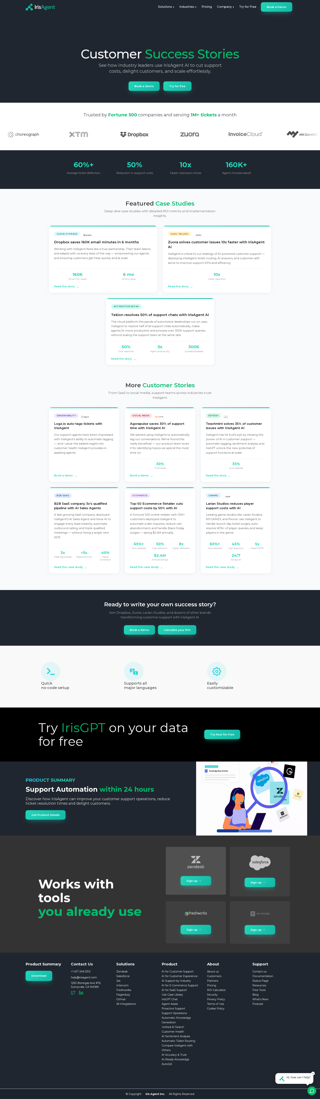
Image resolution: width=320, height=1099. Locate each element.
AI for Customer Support (178, 971)
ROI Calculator (216, 990)
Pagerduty (123, 994)
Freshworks (123, 990)
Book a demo (144, 86)
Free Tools (259, 990)
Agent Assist (170, 1004)
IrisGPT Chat (170, 999)
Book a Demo (276, 7)
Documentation (262, 976)
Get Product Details (45, 815)
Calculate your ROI (177, 630)
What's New (260, 999)
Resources (259, 985)
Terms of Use (215, 1004)
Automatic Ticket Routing (178, 1041)
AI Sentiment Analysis (176, 1036)
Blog (255, 994)
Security (212, 994)
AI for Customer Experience (180, 976)
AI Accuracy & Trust (174, 1054)
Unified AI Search (173, 1027)
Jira (118, 980)
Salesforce (123, 976)
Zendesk (122, 971)
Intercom (122, 985)
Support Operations (174, 1013)
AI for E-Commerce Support (180, 985)
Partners (212, 980)
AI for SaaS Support (174, 990)
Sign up (191, 881)
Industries (186, 7)
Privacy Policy (216, 999)
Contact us (259, 971)
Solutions (165, 7)
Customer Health (173, 1031)
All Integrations (126, 1004)
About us (213, 971)
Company (224, 7)
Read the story (66, 286)
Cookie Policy (215, 1008)
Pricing (206, 7)
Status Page (260, 980)
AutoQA (167, 1064)
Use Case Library (172, 994)
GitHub (121, 999)
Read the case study (70, 567)
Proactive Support (173, 1008)
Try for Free (247, 7)
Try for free (177, 86)
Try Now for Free (222, 734)
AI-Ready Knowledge (175, 1059)
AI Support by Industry (176, 980)
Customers (214, 976)
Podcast (257, 1004)
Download (38, 975)
